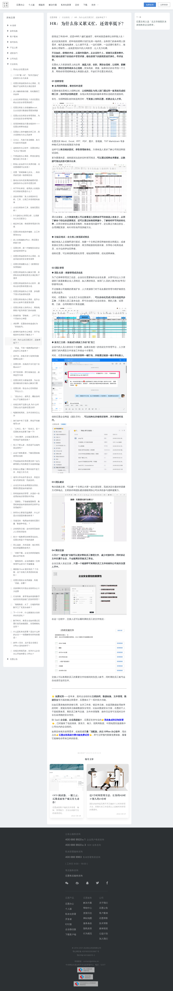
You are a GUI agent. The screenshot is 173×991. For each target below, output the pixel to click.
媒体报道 (103, 928)
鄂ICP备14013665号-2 (86, 955)
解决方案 (53, 5)
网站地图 (87, 918)
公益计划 (103, 933)
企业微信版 (70, 929)
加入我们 (103, 938)
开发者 (68, 919)
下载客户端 (70, 934)
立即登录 (164, 5)
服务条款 (87, 923)
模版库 (42, 5)
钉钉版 (68, 924)
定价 (77, 5)
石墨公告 (103, 908)
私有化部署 (66, 5)
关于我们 (103, 902)
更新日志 (87, 913)
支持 (93, 5)
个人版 (32, 5)
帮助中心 (87, 908)
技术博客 (103, 923)
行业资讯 (66, 17)
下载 (85, 5)
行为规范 (87, 933)
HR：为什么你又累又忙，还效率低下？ (90, 17)
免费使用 (150, 5)
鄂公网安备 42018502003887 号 (86, 951)
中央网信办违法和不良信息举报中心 (80, 965)
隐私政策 (87, 928)
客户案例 (103, 913)
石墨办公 (20, 5)
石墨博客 (53, 17)
